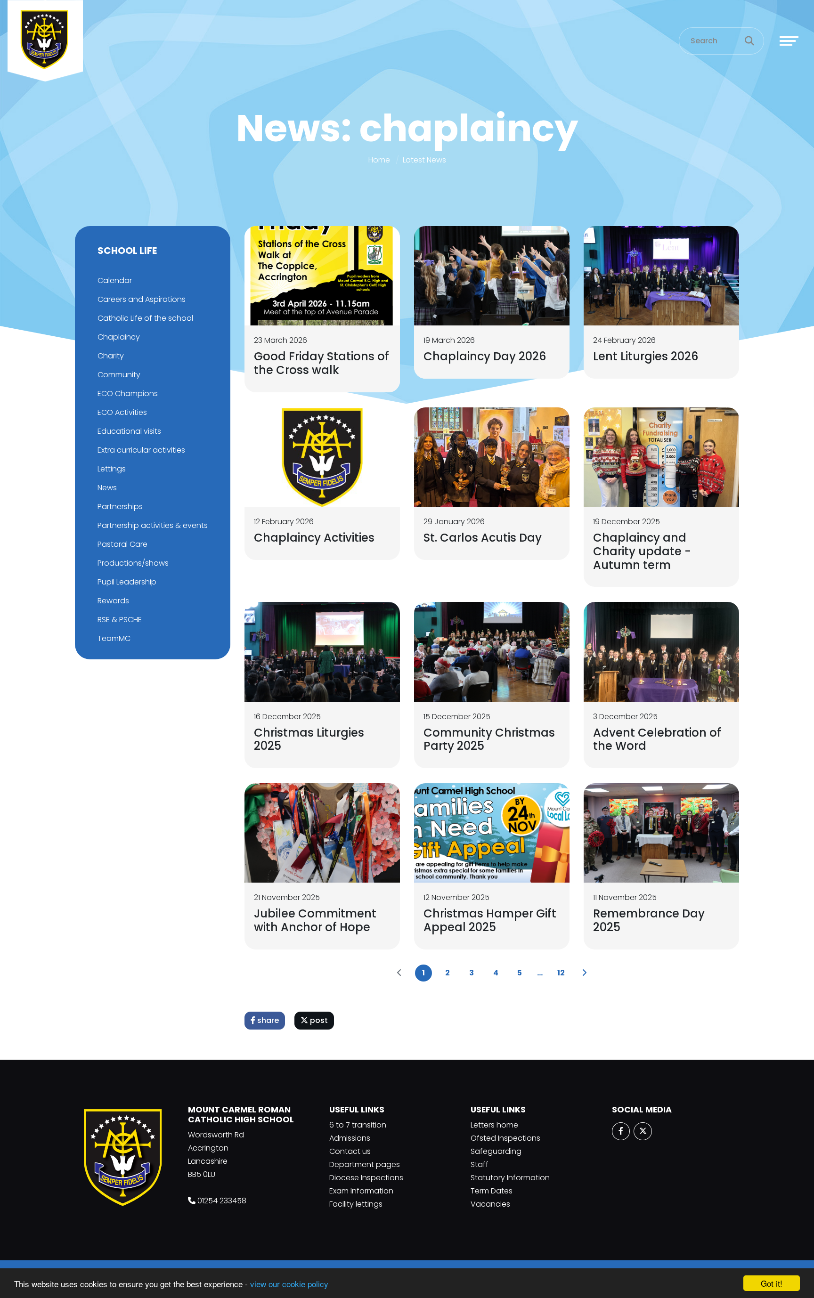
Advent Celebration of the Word (657, 739)
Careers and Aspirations (142, 299)
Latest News (424, 159)
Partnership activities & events (153, 525)
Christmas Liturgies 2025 (309, 739)
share (267, 1020)
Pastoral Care (122, 544)
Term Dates (492, 1190)
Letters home (494, 1125)
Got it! (771, 1283)
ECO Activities (122, 412)
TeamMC (114, 638)
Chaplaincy (119, 337)
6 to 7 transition (357, 1125)
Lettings (112, 468)
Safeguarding (496, 1151)
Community (119, 374)
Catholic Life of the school (145, 318)
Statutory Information (510, 1177)
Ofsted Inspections (505, 1138)
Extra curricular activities (141, 450)
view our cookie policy (289, 1284)
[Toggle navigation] (789, 41)
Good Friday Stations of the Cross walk (321, 363)
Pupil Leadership (127, 581)
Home (379, 159)
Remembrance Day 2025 (649, 920)
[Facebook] (621, 1131)
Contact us (350, 1151)
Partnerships (120, 506)
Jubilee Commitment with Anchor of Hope (315, 920)
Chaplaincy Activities (314, 537)
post (318, 1020)
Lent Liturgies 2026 (645, 356)
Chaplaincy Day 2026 (484, 356)
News (107, 487)
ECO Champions (128, 393)
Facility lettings (356, 1204)
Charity (111, 355)
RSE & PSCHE (120, 619)
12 (561, 972)
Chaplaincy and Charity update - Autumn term (642, 551)
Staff (479, 1164)
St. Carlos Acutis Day (482, 537)
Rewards (113, 600)
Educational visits (129, 431)
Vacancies (490, 1204)
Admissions (349, 1138)
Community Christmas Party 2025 (489, 739)
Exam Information (361, 1190)
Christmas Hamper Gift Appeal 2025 (489, 920)
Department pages (364, 1164)
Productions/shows (133, 563)
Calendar (115, 280)
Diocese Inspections (366, 1177)
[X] (642, 1131)
